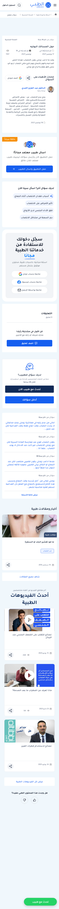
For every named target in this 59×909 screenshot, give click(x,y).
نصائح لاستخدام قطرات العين (36, 746)
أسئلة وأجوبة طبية (43, 15)
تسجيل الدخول (8, 5)
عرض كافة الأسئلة (29, 494)
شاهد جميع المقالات (29, 576)
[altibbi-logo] (41, 5)
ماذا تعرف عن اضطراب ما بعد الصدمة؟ (32, 690)
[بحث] (19, 5)
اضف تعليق (27, 343)
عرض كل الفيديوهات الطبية (29, 781)
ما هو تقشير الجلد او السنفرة (39, 542)
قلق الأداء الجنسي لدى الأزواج (38, 210)
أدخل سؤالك (29, 399)
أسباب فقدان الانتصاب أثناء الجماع (32, 196)
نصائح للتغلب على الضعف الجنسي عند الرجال (32, 636)
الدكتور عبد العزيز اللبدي (33, 88)
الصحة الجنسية (27, 15)
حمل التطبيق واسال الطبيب (32, 169)
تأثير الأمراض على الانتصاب (40, 203)
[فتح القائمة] (54, 5)
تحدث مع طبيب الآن (29, 389)
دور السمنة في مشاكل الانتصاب (37, 217)
